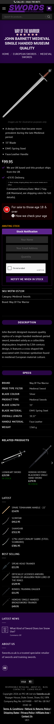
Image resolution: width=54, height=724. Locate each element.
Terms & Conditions (13, 708)
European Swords (24, 54)
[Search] (48, 16)
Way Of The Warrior (19, 302)
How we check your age (31, 216)
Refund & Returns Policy (37, 708)
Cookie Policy (34, 689)
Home (5, 54)
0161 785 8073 (33, 2)
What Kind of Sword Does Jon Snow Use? (30, 630)
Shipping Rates (11, 712)
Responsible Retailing (17, 687)
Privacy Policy (27, 712)
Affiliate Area (42, 712)
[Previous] (2, 468)
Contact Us (19, 689)
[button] (4, 8)
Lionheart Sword (11, 472)
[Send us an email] (5, 668)
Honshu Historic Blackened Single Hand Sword (38, 475)
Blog (45, 687)
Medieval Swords (21, 296)
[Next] (51, 468)
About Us (35, 687)
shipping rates (35, 193)
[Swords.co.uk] (26, 8)
